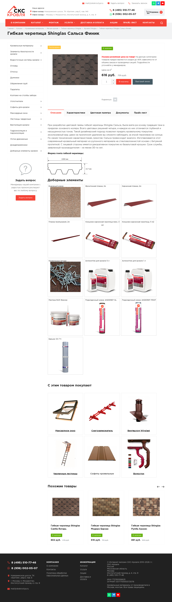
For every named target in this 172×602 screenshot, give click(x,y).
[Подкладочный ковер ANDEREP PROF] (138, 334)
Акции (113, 23)
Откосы (14, 72)
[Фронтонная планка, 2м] (102, 217)
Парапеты (15, 89)
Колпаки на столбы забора (23, 95)
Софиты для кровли (19, 107)
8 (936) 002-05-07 (124, 14)
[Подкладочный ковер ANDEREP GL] (102, 334)
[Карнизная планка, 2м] (138, 217)
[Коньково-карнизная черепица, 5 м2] (138, 256)
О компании (18, 23)
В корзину (124, 81)
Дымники (14, 78)
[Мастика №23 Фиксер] (65, 332)
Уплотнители (16, 101)
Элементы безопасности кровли (22, 53)
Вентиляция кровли (19, 125)
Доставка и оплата (92, 23)
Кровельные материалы (21, 46)
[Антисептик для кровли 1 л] (138, 295)
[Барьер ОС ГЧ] (65, 373)
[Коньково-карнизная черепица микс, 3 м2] (102, 256)
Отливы (14, 66)
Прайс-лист (130, 23)
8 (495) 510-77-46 (124, 10)
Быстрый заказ (142, 81)
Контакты (149, 23)
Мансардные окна (18, 113)
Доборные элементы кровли (24, 151)
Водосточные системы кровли (24, 60)
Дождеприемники (18, 145)
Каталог (36, 23)
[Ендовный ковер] (65, 217)
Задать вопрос (117, 3)
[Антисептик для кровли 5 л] (102, 295)
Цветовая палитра (100, 113)
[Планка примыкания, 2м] (65, 252)
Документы (122, 113)
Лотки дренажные (19, 139)
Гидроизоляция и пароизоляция (18, 132)
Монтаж (54, 23)
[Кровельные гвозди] (65, 291)
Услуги (68, 23)
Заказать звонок (139, 3)
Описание (55, 113)
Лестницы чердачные (20, 119)
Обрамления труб (18, 83)
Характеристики (76, 113)
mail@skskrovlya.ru (94, 3)
